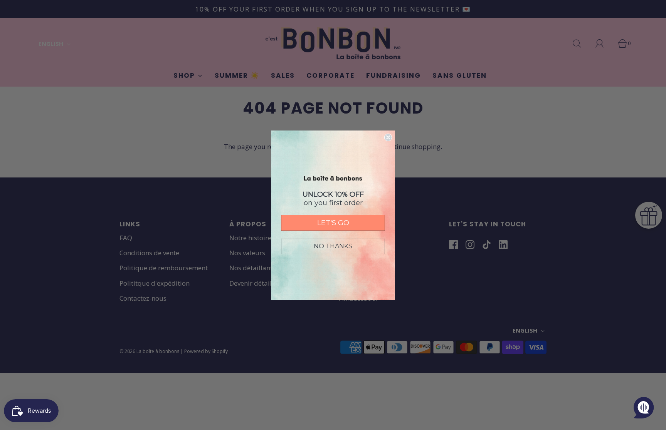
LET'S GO (333, 223)
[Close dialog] (388, 137)
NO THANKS (333, 246)
